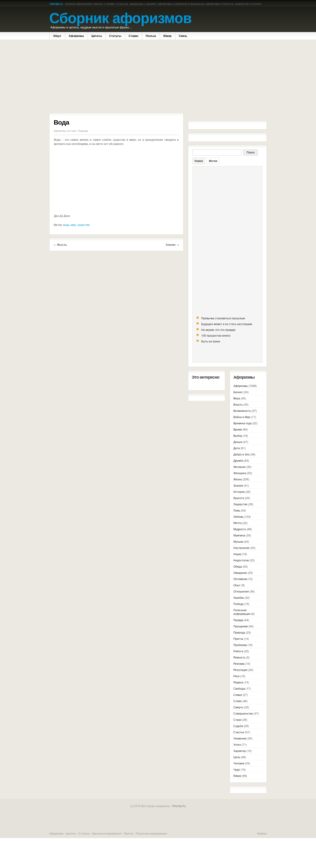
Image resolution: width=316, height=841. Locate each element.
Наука (237, 554)
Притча (238, 638)
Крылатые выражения (106, 833)
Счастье (238, 732)
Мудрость (239, 529)
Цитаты (96, 36)
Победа (238, 604)
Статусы (115, 36)
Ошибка (238, 597)
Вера (236, 398)
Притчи (128, 833)
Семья (237, 695)
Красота (238, 498)
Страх (237, 719)
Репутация (240, 670)
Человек (238, 763)
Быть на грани (210, 341)
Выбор (237, 435)
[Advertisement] (116, 76)
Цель (236, 757)
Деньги (237, 442)
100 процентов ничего (215, 335)
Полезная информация (242, 612)
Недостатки (241, 560)
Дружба (238, 460)
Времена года (242, 423)
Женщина (239, 473)
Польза (151, 36)
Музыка (238, 541)
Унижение (240, 738)
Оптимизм (240, 579)
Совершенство (243, 713)
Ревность (239, 657)
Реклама (239, 663)
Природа (83, 130)
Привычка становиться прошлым (223, 318)
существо (83, 225)
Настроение (241, 548)
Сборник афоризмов (120, 17)
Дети (236, 448)
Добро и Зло (241, 454)
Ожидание (240, 573)
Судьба (238, 726)
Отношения (241, 591)
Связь (183, 36)
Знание (171, 244)
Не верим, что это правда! (218, 330)
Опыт (237, 585)
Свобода (239, 688)
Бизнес (238, 392)
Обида (237, 566)
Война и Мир (241, 417)
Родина (238, 682)
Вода (61, 122)
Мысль (62, 244)
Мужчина (239, 535)
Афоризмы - (57, 833)
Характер (239, 751)
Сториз (133, 36)
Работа (238, 651)
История (239, 492)
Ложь (236, 510)
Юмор (167, 36)
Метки (213, 161)
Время (237, 429)
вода (66, 225)
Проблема (240, 645)
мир (73, 225)
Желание (239, 467)
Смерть (238, 707)
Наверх (262, 833)
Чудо (236, 769)
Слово (237, 701)
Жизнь (237, 479)
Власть (238, 404)
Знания (238, 485)
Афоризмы (76, 36)
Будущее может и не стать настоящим (226, 324)
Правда (238, 620)
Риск (236, 676)
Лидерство (240, 504)
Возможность (242, 411)
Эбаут (57, 36)
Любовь (238, 516)
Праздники (240, 626)
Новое (199, 161)
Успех (237, 744)
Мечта (237, 523)
